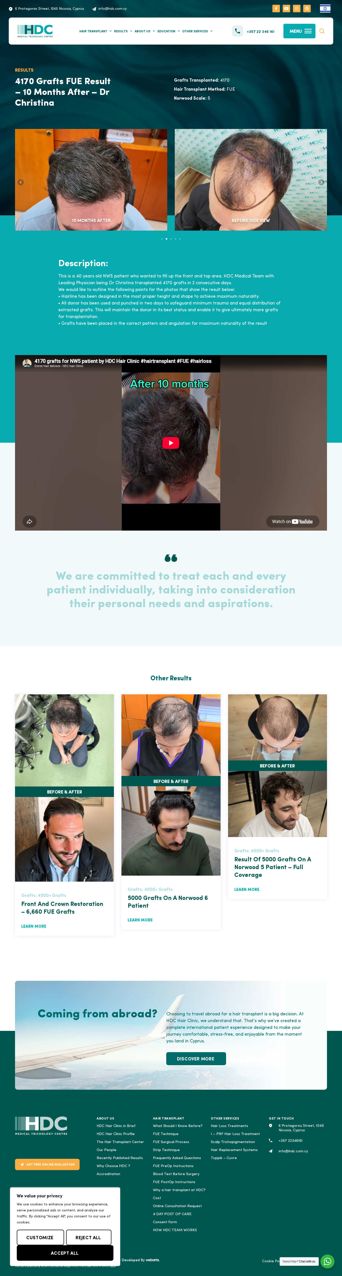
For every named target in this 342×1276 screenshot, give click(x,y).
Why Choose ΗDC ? (113, 1166)
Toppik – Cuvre (224, 1158)
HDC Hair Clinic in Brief (116, 1126)
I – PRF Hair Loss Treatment (235, 1134)
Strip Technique (166, 1150)
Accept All (64, 1253)
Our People (106, 1150)
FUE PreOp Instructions (173, 1166)
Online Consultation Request (177, 1206)
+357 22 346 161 (260, 31)
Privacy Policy (79, 1266)
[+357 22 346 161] (237, 31)
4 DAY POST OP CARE (172, 1214)
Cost (157, 1198)
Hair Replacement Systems (234, 1150)
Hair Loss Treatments (229, 1126)
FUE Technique (166, 1134)
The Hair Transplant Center (120, 1142)
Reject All (88, 1237)
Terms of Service (100, 1266)
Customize (40, 1237)
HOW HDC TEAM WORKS (175, 1230)
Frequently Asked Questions (177, 1158)
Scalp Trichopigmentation (233, 1142)
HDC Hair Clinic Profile (116, 1134)
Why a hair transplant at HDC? (179, 1190)
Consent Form (165, 1222)
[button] (321, 31)
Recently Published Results (120, 1158)
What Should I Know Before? (178, 1126)
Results (121, 31)
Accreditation (108, 1174)
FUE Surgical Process (171, 1142)
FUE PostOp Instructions (174, 1182)
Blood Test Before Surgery (176, 1174)
